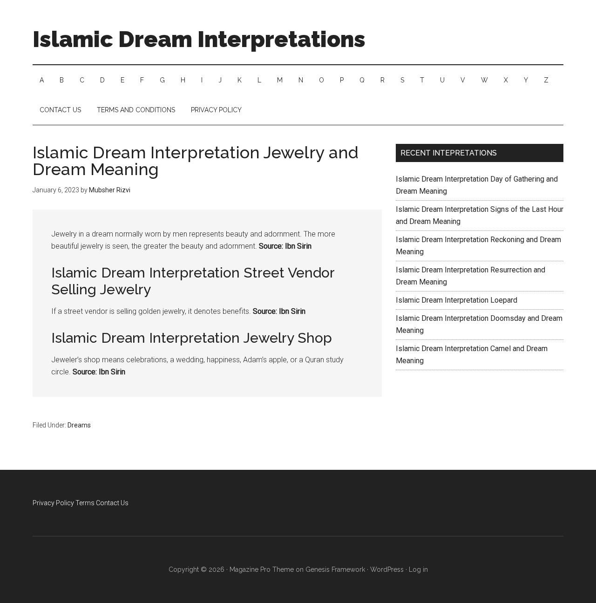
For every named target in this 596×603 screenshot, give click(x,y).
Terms (85, 503)
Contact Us (112, 503)
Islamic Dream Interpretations (199, 39)
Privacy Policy (53, 503)
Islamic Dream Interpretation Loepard (456, 300)
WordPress (387, 569)
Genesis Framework (335, 569)
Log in (418, 569)
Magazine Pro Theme (262, 569)
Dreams (79, 425)
